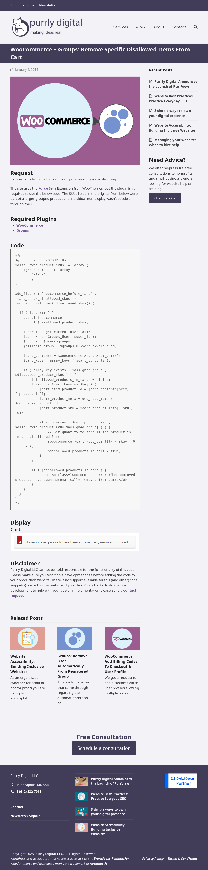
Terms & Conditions (183, 858)
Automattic (98, 863)
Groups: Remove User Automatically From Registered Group (72, 666)
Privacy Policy (153, 858)
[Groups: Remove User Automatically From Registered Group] (74, 638)
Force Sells (47, 188)
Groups (22, 230)
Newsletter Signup (25, 816)
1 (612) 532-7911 (28, 791)
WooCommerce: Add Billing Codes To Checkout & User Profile (121, 664)
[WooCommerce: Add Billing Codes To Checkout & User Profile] (122, 638)
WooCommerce (29, 225)
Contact (16, 807)
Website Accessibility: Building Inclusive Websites (27, 664)
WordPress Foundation (112, 858)
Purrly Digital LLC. (49, 854)
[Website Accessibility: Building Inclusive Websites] (27, 638)
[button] (196, 27)
